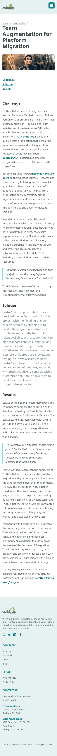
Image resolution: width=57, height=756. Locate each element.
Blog (4, 663)
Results (6, 89)
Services (6, 651)
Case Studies (19, 23)
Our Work (7, 655)
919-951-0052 (9, 700)
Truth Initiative (25, 136)
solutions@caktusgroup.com (16, 696)
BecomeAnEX (10, 158)
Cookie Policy (9, 682)
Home (5, 23)
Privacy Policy (9, 677)
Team (5, 659)
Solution (7, 84)
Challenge (8, 80)
